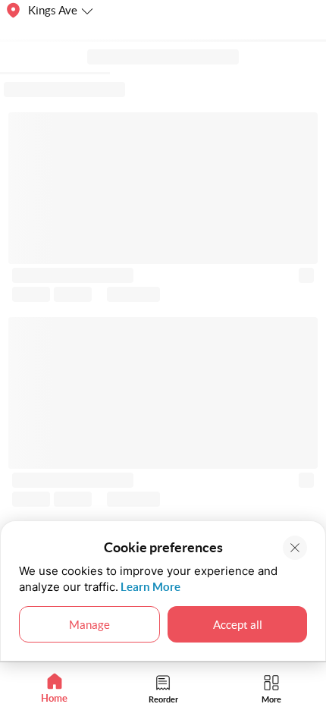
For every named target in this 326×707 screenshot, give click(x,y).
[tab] (54, 688)
